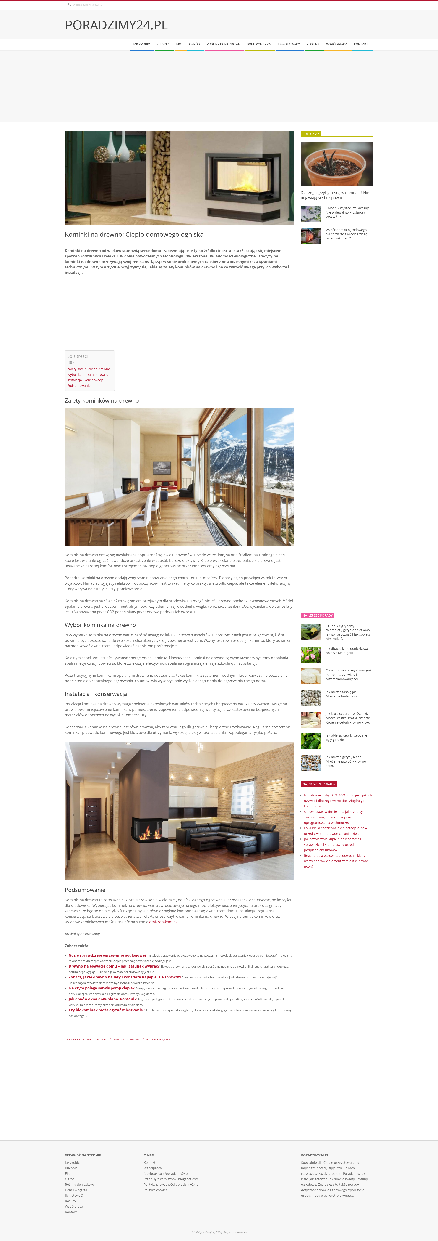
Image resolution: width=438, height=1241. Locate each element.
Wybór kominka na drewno (87, 374)
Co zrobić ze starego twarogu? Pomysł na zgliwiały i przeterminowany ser (348, 674)
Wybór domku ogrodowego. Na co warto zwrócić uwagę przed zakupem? (347, 234)
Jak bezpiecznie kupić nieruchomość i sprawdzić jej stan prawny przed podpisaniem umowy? (332, 844)
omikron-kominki (163, 921)
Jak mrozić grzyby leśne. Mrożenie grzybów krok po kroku (346, 761)
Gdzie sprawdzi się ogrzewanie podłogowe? (107, 955)
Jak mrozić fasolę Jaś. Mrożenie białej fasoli (342, 694)
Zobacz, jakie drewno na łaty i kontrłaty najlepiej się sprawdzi (125, 977)
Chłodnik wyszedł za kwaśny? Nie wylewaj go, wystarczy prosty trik (348, 212)
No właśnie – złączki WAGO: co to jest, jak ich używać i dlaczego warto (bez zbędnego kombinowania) (338, 800)
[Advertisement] (202, 86)
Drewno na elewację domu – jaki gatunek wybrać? (114, 966)
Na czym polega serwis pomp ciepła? (102, 988)
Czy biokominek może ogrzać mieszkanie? (107, 1010)
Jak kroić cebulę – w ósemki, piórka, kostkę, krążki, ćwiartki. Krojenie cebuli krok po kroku (348, 717)
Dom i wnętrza (160, 1039)
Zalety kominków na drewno (88, 369)
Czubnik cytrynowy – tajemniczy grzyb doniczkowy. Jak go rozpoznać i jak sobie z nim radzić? (348, 632)
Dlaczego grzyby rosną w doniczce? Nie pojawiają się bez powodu (335, 195)
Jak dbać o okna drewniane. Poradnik (103, 999)
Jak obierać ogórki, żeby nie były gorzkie (346, 737)
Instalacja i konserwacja (85, 380)
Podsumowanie (79, 385)
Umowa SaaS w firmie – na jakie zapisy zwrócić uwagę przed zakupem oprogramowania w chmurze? (333, 817)
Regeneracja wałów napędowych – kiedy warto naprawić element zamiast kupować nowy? (336, 861)
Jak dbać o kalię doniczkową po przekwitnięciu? (347, 650)
